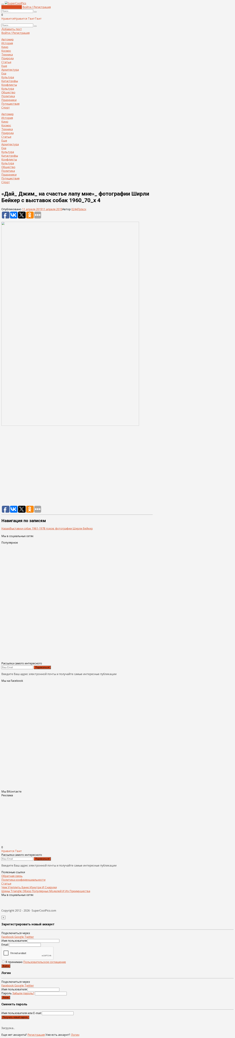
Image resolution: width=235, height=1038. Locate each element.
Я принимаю (35, 962)
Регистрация (36, 1035)
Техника (7, 54)
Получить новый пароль (15, 1017)
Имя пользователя (14, 941)
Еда (3, 73)
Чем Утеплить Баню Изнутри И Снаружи (29, 887)
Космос (6, 51)
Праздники (9, 100)
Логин (6, 997)
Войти (6, 966)
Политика (8, 96)
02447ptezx (78, 209)
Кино (4, 47)
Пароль (17, 993)
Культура (7, 77)
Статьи (6, 62)
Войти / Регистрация (37, 7)
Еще (4, 66)
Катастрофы (9, 81)
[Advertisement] (77, 467)
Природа (7, 58)
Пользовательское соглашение (44, 962)
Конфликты (9, 85)
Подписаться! (42, 667)
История (7, 43)
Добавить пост (11, 7)
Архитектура (10, 70)
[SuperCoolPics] (15, 3)
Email (4, 944)
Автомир (7, 39)
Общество (8, 92)
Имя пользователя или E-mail (21, 1013)
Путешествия (10, 104)
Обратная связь (12, 876)
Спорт (5, 107)
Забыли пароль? (23, 993)
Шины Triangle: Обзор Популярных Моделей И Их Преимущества (45, 891)
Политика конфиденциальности (23, 880)
